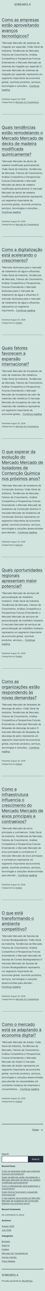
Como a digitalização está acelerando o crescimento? (22, 255)
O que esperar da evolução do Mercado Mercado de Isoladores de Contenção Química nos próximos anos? (21, 1201)
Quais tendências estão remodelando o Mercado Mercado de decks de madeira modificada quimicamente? (21, 1180)
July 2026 (6, 1230)
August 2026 (8, 1226)
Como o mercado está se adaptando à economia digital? (21, 1030)
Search (5, 1154)
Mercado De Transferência (27, 102)
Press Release (8, 1261)
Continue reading (11, 212)
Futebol (19, 323)
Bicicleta (6, 1241)
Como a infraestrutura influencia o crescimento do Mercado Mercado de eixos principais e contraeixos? (22, 805)
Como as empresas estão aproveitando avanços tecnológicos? (21, 1172)
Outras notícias (9, 1257)
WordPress (27, 1281)
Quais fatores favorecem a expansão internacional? (20, 1193)
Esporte (19, 545)
